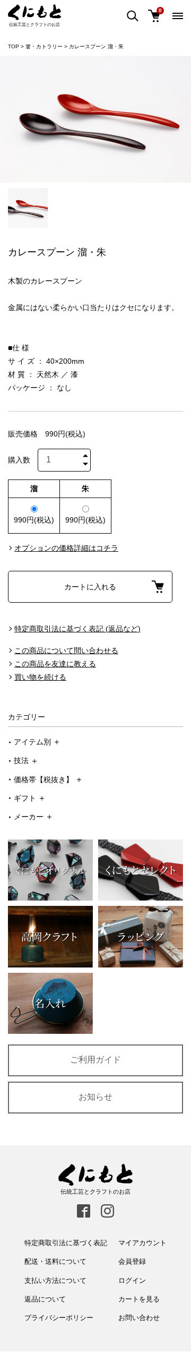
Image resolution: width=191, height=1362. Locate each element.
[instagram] (107, 1211)
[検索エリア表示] (132, 16)
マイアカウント (142, 1243)
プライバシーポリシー (58, 1318)
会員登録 (132, 1261)
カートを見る (139, 1299)
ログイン (132, 1280)
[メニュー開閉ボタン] (177, 16)
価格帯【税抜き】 (43, 779)
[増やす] (85, 454)
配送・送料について (55, 1261)
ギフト (25, 798)
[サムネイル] (28, 208)
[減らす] (85, 465)
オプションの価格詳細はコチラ (66, 548)
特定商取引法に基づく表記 (65, 1243)
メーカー (29, 816)
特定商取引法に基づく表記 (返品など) (77, 628)
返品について (45, 1299)
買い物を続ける (40, 677)
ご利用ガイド (95, 1059)
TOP (13, 46)
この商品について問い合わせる (66, 650)
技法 (21, 760)
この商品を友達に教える (55, 663)
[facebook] (84, 1211)
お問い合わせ (139, 1318)
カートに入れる (90, 587)
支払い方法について (55, 1280)
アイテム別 (32, 742)
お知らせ (95, 1096)
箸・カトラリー (44, 46)
